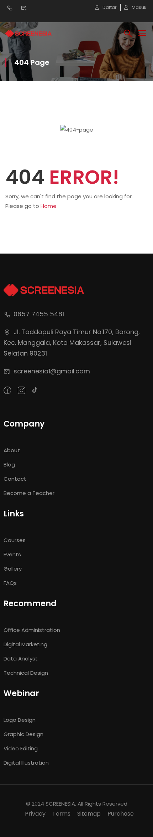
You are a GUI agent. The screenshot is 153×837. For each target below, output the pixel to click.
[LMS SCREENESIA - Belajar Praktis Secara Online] (28, 33)
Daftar (109, 7)
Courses (15, 540)
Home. (49, 206)
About (12, 450)
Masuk (139, 7)
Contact (15, 479)
